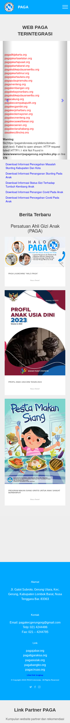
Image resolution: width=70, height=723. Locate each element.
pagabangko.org (35, 664)
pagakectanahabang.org (19, 128)
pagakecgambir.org (16, 106)
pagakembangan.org (17, 88)
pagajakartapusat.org (17, 62)
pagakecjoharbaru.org (18, 110)
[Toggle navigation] (65, 6)
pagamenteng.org (15, 84)
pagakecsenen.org (16, 125)
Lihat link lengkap (35, 675)
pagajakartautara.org (17, 77)
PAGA (23, 7)
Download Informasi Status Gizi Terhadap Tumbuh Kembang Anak (30, 184)
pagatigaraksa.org (35, 655)
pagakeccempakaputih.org (20, 103)
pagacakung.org (14, 99)
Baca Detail (35, 280)
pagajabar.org (35, 650)
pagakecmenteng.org (17, 117)
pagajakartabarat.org (17, 65)
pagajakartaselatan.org (18, 58)
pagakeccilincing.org (17, 132)
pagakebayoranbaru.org (19, 91)
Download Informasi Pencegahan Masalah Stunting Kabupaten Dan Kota (31, 166)
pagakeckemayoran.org (19, 114)
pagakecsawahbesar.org (19, 121)
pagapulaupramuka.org (18, 80)
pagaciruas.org (35, 669)
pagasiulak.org (35, 660)
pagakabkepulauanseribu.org (22, 69)
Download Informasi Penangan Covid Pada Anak (34, 192)
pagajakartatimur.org (17, 73)
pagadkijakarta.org (16, 54)
